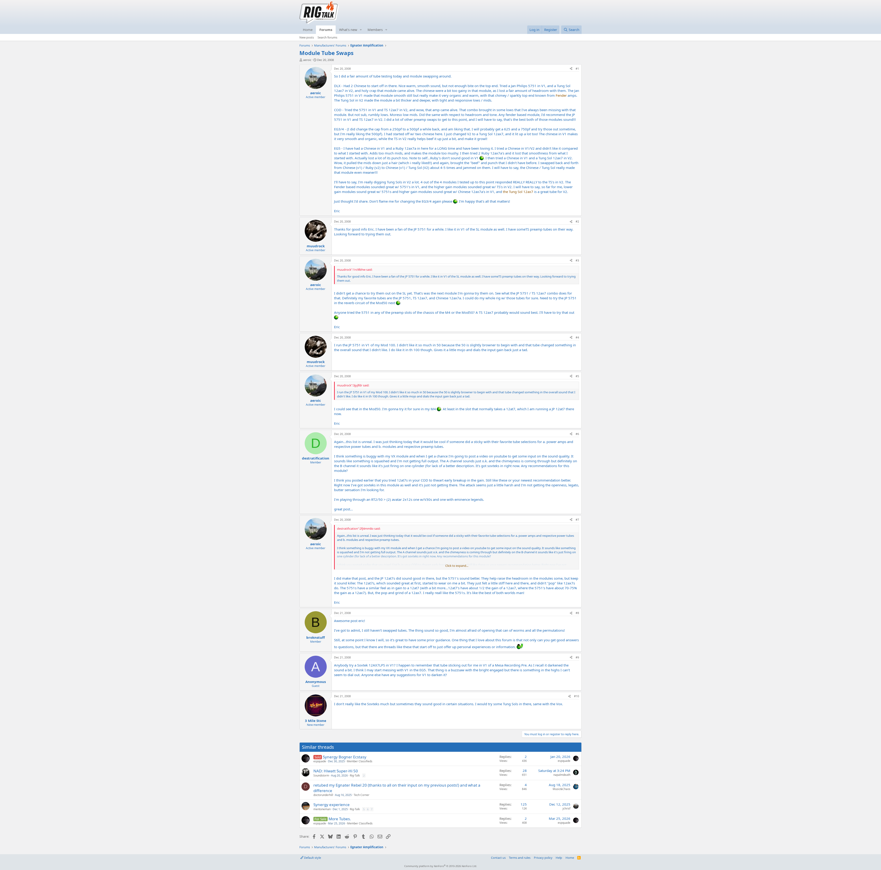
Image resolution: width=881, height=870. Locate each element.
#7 (577, 520)
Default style (312, 858)
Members (375, 29)
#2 (577, 221)
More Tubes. (340, 818)
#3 (577, 260)
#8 (577, 613)
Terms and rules (519, 858)
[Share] (571, 69)
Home (307, 29)
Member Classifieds (359, 761)
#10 (576, 696)
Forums (325, 29)
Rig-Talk (355, 775)
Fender (561, 95)
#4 (577, 337)
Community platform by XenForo (440, 866)
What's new (348, 29)
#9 (577, 657)
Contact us (498, 858)
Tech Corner (361, 795)
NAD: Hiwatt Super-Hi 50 (335, 771)
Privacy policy (543, 858)
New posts (306, 37)
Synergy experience (331, 804)
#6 (577, 434)
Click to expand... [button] (456, 566)
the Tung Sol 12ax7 (518, 191)
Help (559, 858)
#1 (577, 69)
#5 (577, 376)
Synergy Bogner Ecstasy (344, 757)
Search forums (327, 37)
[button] (361, 29)
